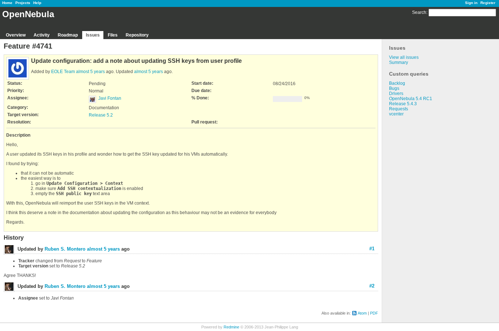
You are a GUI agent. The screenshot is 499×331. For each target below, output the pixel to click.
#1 (371, 248)
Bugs (394, 88)
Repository (137, 35)
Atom (362, 313)
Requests (398, 108)
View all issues (404, 57)
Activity (42, 35)
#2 (371, 286)
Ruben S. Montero (65, 249)
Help (37, 3)
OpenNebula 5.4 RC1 (410, 98)
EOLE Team (63, 71)
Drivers (396, 93)
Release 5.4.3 (403, 103)
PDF (374, 313)
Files (113, 35)
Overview (16, 35)
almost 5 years (90, 71)
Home (7, 3)
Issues (93, 35)
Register (487, 3)
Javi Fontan (109, 98)
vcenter (396, 114)
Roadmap (68, 35)
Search (419, 12)
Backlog (397, 83)
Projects (22, 3)
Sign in (471, 3)
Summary (398, 62)
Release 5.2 (101, 115)
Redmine (231, 327)
